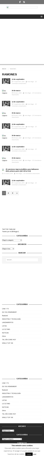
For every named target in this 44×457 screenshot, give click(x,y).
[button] (41, 16)
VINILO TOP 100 (7, 343)
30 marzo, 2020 (17, 160)
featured (5, 316)
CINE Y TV (5, 309)
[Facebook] (20, 2)
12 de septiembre (18, 79)
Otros (4, 336)
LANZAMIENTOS (7, 322)
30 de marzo (16, 90)
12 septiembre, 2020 (18, 149)
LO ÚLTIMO (6, 329)
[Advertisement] (22, 42)
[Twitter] (24, 2)
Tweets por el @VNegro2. (10, 231)
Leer (34, 454)
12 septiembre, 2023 (18, 81)
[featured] (6, 148)
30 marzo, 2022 (17, 115)
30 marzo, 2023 (17, 93)
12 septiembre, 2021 (18, 126)
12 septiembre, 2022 (18, 104)
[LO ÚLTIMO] (6, 81)
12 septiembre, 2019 (18, 183)
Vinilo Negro (30, 81)
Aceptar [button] (29, 454)
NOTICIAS (5, 333)
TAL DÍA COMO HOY (9, 340)
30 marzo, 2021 (17, 138)
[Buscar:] (22, 260)
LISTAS (4, 326)
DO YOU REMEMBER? (9, 312)
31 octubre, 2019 (8, 173)
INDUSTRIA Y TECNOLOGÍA (11, 319)
